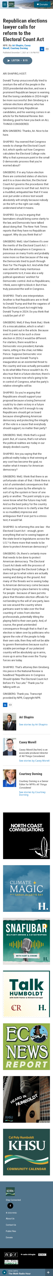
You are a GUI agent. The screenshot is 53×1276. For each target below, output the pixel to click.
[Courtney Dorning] (9, 778)
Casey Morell (27, 742)
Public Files (11, 1231)
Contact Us (11, 1225)
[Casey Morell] (9, 747)
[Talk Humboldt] (26, 994)
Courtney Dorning (19, 48)
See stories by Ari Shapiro (33, 724)
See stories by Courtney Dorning (32, 793)
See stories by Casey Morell (34, 760)
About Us (10, 1219)
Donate (43, 4)
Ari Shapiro (17, 45)
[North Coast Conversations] (26, 835)
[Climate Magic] (26, 888)
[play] (4, 1272)
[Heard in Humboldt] (26, 1099)
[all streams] (49, 1272)
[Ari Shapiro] (9, 721)
